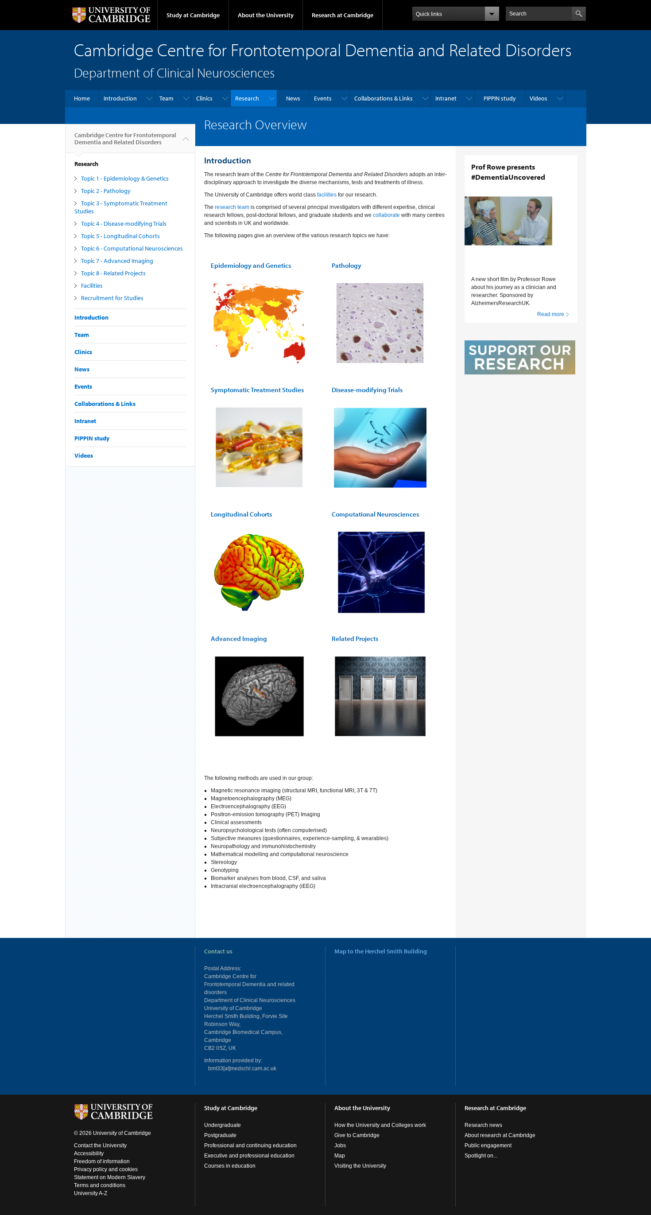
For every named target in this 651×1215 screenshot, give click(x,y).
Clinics (204, 98)
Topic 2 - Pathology (106, 191)
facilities (326, 195)
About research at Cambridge (500, 1135)
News (293, 98)
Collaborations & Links (383, 98)
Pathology (346, 265)
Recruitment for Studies (112, 298)
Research (247, 98)
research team (232, 207)
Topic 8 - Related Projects (113, 273)
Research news (483, 1125)
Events (323, 98)
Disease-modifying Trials (367, 390)
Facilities (92, 285)
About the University (266, 15)
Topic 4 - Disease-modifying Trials (124, 224)
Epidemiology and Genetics (251, 265)
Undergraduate (222, 1125)
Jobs (340, 1145)
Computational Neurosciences (375, 514)
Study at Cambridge (193, 15)
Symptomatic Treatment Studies (257, 390)
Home (82, 98)
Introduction (120, 98)
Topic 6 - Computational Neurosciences (132, 248)
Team (166, 98)
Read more (550, 314)
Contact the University (100, 1145)
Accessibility (89, 1153)
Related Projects (355, 638)
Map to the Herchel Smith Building (380, 951)
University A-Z (90, 1193)
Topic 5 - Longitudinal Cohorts (120, 236)
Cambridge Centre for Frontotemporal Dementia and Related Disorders (125, 138)
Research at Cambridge (342, 15)
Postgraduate (220, 1135)
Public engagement (488, 1145)
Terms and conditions (99, 1185)
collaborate (386, 215)
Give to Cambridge (357, 1135)
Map (339, 1156)
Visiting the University (360, 1166)
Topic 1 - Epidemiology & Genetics (125, 178)
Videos (538, 98)
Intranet (446, 98)
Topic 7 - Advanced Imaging (117, 261)
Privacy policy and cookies (106, 1169)
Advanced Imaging (239, 638)
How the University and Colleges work (380, 1125)
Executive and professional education (249, 1156)
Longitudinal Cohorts (241, 514)
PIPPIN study (500, 98)
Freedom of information (102, 1161)
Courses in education (230, 1166)
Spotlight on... (481, 1156)
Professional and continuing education (250, 1145)
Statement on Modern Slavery (109, 1177)
